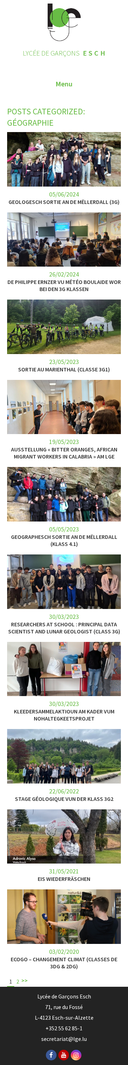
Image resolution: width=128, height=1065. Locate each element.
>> (24, 980)
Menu (64, 83)
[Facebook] (51, 1055)
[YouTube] (63, 1055)
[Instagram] (76, 1055)
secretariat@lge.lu (64, 1038)
